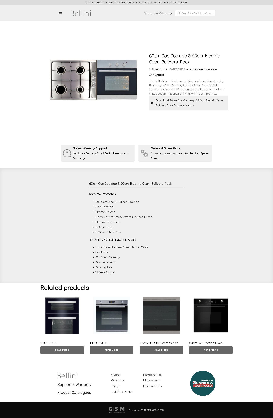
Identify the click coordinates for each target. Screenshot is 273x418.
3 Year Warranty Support (90, 148)
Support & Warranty (158, 13)
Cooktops (118, 380)
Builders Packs (196, 69)
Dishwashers (152, 386)
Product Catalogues (74, 392)
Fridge (116, 386)
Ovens (115, 375)
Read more (62, 350)
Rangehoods (152, 375)
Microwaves (151, 380)
